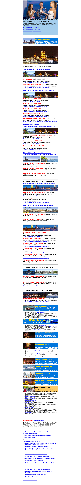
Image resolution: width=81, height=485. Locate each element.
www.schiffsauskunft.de (38, 420)
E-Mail (24, 480)
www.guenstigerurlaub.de (31, 480)
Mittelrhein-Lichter (37, 329)
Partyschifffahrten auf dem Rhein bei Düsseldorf (38, 205)
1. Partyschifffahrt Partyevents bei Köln (31, 27)
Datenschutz (51, 482)
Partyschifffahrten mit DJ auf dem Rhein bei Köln (38, 90)
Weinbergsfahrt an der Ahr (30, 437)
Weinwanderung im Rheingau (45, 431)
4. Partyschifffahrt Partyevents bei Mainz (31, 32)
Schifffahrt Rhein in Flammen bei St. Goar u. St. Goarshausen (38, 469)
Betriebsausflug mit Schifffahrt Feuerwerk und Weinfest (36, 446)
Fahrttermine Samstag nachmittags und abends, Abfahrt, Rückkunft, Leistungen (40, 121)
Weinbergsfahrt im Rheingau (45, 435)
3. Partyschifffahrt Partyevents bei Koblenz (32, 31)
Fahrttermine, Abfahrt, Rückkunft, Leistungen (32, 138)
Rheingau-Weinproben (30, 398)
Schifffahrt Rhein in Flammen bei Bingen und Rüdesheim (37, 456)
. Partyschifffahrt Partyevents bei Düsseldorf (33, 29)
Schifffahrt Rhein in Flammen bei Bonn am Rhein (35, 451)
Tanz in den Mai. (40, 444)
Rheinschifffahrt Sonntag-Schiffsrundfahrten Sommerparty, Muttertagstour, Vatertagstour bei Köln (40, 153)
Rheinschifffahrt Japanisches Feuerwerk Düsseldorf (36, 454)
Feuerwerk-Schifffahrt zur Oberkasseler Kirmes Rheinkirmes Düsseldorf (40, 458)
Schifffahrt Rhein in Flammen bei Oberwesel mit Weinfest (37, 467)
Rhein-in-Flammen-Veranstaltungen (39, 350)
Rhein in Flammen (53, 326)
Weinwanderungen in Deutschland (30, 429)
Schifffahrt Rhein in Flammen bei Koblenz (34, 460)
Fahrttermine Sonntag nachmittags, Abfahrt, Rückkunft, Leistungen (37, 217)
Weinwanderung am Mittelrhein (31, 431)
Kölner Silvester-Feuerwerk (31, 476)
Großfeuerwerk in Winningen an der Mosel (34, 464)
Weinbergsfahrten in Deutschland (30, 433)
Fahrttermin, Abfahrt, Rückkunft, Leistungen (32, 149)
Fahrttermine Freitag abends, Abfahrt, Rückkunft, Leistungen (36, 101)
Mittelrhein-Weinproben (30, 396)
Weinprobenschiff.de (41, 312)
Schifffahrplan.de (42, 325)
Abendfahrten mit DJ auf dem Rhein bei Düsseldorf (39, 183)
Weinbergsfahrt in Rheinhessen (32, 435)
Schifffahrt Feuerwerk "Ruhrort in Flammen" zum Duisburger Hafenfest (40, 462)
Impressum (45, 482)
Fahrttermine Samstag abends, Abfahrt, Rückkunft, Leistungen (36, 82)
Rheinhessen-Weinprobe (30, 400)
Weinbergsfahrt (28, 409)
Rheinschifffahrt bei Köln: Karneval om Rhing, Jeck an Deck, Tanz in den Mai (39, 125)
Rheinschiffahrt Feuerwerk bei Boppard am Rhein (35, 474)
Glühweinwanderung (29, 407)
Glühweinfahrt (28, 412)
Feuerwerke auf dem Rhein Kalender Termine (32, 441)
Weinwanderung (28, 402)
